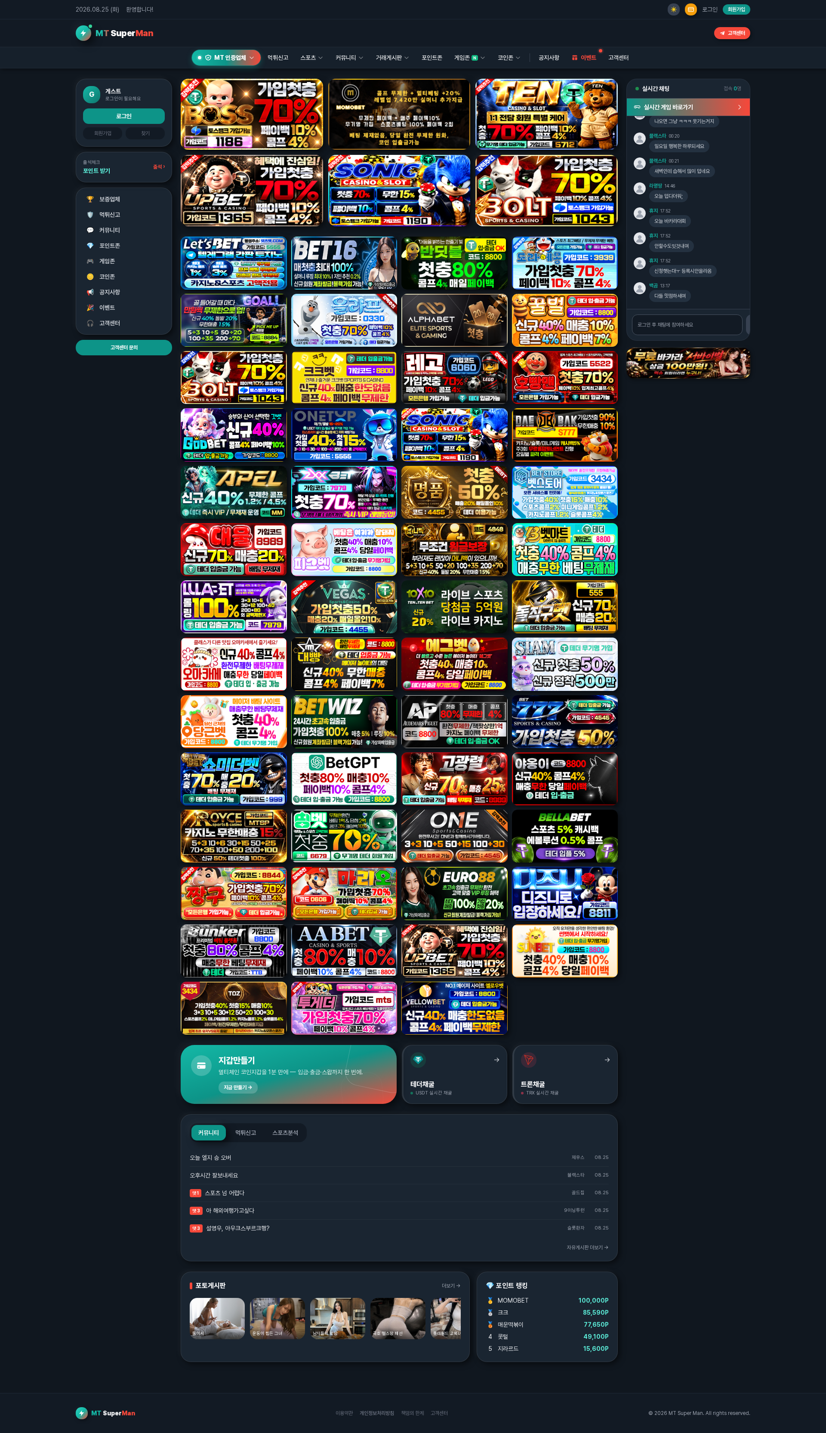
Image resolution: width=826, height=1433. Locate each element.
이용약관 (344, 1413)
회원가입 (736, 9)
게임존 (100, 261)
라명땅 (655, 186)
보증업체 (103, 199)
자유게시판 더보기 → (588, 1248)
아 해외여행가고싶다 (230, 1210)
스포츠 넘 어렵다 (224, 1193)
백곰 (653, 286)
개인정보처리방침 (377, 1413)
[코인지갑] (691, 9)
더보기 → (451, 1286)
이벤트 (100, 307)
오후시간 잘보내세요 (214, 1175)
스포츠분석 (285, 1132)
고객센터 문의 (124, 348)
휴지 (653, 211)
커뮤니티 (103, 230)
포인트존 (432, 57)
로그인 (710, 9)
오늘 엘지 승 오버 (210, 1157)
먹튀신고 (103, 214)
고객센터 (736, 33)
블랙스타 (657, 136)
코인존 (100, 276)
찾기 (145, 133)
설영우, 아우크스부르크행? (238, 1228)
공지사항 (549, 57)
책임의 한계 (412, 1413)
